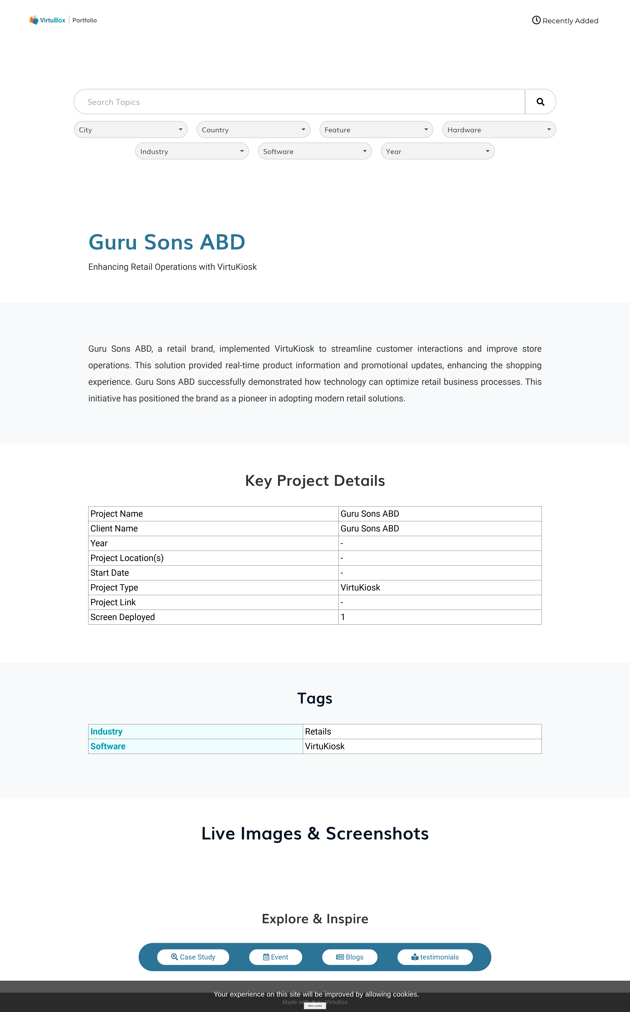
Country (215, 129)
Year (393, 151)
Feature (337, 129)
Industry (154, 151)
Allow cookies (315, 1005)
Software (278, 151)
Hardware (464, 129)
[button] (193, 957)
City (85, 129)
